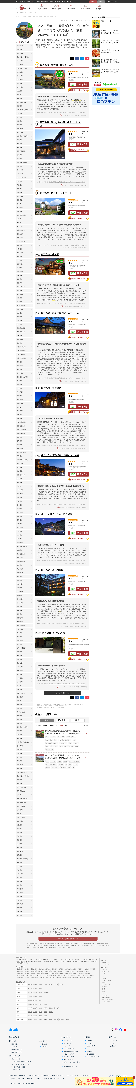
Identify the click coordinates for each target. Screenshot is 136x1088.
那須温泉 (19, 256)
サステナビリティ (92, 1046)
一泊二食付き (63, 743)
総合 (65, 725)
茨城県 (40, 988)
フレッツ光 (67, 1046)
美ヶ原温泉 (20, 392)
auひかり (14, 1047)
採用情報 (89, 1051)
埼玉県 (30, 992)
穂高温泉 (19, 444)
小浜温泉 (19, 844)
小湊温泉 (19, 320)
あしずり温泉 (21, 817)
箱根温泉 (19, 335)
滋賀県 (30, 1008)
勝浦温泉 (19, 738)
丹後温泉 (19, 689)
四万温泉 (19, 279)
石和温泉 (19, 362)
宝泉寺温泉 (20, 904)
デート (75, 764)
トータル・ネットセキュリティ (20, 1064)
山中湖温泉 (20, 373)
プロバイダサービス (69, 1049)
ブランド (89, 1043)
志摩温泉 (19, 651)
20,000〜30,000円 (73, 746)
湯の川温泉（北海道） (23, 57)
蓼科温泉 (19, 414)
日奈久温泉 (20, 874)
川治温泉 (19, 249)
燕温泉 (19, 486)
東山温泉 (19, 204)
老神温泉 (19, 283)
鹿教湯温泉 (20, 399)
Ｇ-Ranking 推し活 (107, 997)
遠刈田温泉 (20, 128)
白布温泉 (19, 181)
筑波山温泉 (20, 309)
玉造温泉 (19, 768)
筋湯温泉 (19, 896)
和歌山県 (56, 1008)
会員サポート (114, 1046)
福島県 (61, 984)
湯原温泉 (19, 779)
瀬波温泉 (19, 482)
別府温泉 (19, 885)
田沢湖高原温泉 (21, 151)
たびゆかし (105, 995)
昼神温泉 (19, 437)
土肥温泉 (19, 595)
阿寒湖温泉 (20, 61)
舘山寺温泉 (20, 584)
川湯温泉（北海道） (23, 68)
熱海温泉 (19, 535)
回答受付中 (62, 720)
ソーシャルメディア (93, 1057)
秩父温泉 (19, 313)
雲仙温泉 (19, 840)
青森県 (35, 984)
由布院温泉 (20, 889)
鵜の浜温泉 (20, 471)
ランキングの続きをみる (62, 693)
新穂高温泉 (20, 618)
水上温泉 (19, 301)
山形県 (56, 984)
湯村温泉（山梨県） (23, 377)
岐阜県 (35, 1004)
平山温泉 (19, 877)
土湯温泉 (19, 222)
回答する (93, 1)
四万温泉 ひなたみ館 (53, 633)
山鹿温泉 (19, 881)
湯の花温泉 (20, 697)
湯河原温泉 (20, 339)
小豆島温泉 (20, 810)
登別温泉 (19, 49)
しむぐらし (45, 1047)
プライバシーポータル (73, 1076)
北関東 (68, 736)
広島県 (45, 1012)
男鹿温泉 (19, 147)
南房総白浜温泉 (21, 328)
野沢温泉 (19, 381)
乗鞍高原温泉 (21, 426)
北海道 (30, 984)
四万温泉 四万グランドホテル (56, 193)
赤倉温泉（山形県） (23, 162)
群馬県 (74, 736)
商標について (48, 1079)
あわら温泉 (20, 527)
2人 (63, 736)
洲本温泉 (19, 723)
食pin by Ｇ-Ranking (107, 999)
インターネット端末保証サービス (21, 1062)
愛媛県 (40, 1016)
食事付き (48, 746)
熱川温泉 (19, 606)
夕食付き (76, 743)
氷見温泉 (19, 497)
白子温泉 (19, 324)
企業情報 (87, 1037)
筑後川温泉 (20, 821)
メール (112, 1043)
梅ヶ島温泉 (20, 576)
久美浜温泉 (20, 678)
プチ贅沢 (55, 746)
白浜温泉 (19, 734)
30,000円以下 (63, 746)
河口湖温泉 (20, 365)
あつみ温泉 (20, 170)
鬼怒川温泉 (20, 237)
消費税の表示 (23, 1076)
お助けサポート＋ (16, 1059)
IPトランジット (68, 1059)
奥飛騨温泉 (20, 621)
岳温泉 (19, 219)
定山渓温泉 (20, 45)
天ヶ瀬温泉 (20, 892)
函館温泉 (19, 83)
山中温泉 (19, 505)
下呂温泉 (19, 610)
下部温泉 (19, 369)
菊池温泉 (19, 855)
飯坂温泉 (19, 211)
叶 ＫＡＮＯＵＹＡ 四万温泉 (56, 514)
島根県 (35, 1012)
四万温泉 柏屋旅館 (51, 388)
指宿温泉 (19, 911)
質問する (101, 1)
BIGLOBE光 (14, 1044)
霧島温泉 (19, 915)
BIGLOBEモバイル (16, 1049)
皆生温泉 (19, 757)
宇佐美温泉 (20, 572)
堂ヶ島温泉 (20, 599)
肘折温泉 (19, 192)
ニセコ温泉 (20, 79)
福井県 (40, 1000)
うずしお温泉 (21, 712)
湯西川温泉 (20, 264)
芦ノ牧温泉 (20, 207)
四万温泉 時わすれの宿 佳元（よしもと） (60, 124)
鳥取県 (30, 1012)
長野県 (35, 996)
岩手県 (40, 984)
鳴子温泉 (19, 117)
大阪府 (40, 1008)
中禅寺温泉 (20, 253)
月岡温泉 (19, 456)
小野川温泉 (20, 173)
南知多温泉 (20, 640)
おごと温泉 (20, 667)
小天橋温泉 (20, 682)
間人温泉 (19, 685)
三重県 (45, 1004)
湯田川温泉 (20, 196)
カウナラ (104, 991)
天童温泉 (19, 185)
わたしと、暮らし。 (107, 980)
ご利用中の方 (112, 1037)
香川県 (35, 1016)
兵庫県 (45, 1008)
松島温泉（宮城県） (23, 136)
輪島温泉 (19, 524)
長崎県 (40, 1019)
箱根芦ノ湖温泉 (21, 347)
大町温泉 (19, 396)
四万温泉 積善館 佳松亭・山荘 (56, 64)
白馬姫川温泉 (21, 433)
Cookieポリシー (87, 1076)
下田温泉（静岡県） (23, 546)
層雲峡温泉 (20, 72)
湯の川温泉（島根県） (23, 776)
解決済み (77, 720)
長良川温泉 (20, 629)
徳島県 (30, 1016)
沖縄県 (67, 1019)
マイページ (111, 1)
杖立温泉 (19, 866)
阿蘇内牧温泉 (21, 851)
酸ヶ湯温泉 (20, 87)
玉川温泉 (19, 143)
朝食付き (55, 743)
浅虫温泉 (19, 91)
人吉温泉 (19, 870)
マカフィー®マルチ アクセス (72, 1063)
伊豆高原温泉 (21, 554)
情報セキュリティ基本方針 (34, 1079)
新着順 (45, 725)
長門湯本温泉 (21, 791)
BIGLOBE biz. (68, 1040)
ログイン (117, 1)
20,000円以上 (49, 749)
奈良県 (51, 1008)
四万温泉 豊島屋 (50, 254)
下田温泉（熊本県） (23, 859)
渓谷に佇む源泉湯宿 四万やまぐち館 (60, 455)
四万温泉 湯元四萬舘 (52, 570)
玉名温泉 (19, 862)
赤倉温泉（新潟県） (23, 459)
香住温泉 (19, 715)
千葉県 (35, 992)
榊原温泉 (19, 655)
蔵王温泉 (19, 155)
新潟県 (40, 996)
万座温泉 (19, 275)
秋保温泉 (19, 121)
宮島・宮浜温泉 (21, 787)
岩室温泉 (19, 467)
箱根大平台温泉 (21, 350)
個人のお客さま (14, 1037)
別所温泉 (19, 441)
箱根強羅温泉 (21, 354)
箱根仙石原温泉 (21, 358)
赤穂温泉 (19, 708)
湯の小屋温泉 (21, 305)
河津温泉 (19, 580)
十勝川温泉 (20, 53)
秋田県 (51, 984)
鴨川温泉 (19, 316)
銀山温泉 (19, 158)
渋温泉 (19, 407)
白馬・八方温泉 (21, 429)
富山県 (30, 1000)
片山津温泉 (20, 512)
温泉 (70, 764)
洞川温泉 (19, 731)
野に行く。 (105, 989)
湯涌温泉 (19, 520)
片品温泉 (19, 290)
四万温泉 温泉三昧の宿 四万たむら (60, 313)
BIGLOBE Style (91, 1054)
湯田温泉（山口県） (23, 798)
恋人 (47, 736)
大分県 (51, 1019)
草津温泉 (19, 268)
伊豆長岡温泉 (21, 561)
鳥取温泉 (19, 761)
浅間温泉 (19, 388)
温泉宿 (48, 767)
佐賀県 (35, 1019)
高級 (70, 743)
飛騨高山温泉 (21, 625)
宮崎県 (56, 1019)
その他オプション (16, 1070)
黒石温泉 (19, 98)
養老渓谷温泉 (21, 332)
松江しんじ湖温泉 (22, 772)
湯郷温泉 (19, 783)
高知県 (45, 1016)
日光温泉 (19, 260)
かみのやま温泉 (21, 177)
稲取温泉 (19, 565)
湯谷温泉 (19, 644)
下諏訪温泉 (20, 411)
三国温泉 (19, 531)
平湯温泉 (19, 614)
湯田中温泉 (20, 448)
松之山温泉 (20, 490)
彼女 (59, 736)
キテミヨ (104, 982)
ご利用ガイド (105, 964)
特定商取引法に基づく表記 (16, 1079)
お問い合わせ (13, 1076)
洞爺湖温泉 (20, 76)
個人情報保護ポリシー (58, 1076)
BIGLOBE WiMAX (16, 1052)
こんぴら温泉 (21, 806)
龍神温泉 (19, 749)
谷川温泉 (19, 298)
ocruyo (103, 976)
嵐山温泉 (19, 674)
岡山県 (40, 1012)
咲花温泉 (19, 478)
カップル (53, 736)
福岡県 (30, 1019)
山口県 (51, 1012)
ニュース (89, 1049)
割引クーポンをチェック (80, 90)
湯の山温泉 (20, 663)
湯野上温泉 (20, 234)
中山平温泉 (20, 132)
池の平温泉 (20, 463)
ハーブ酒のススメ (106, 1002)
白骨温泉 (19, 384)
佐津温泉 (19, 719)
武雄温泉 (19, 832)
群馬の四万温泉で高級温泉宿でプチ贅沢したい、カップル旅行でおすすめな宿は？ (71, 112)
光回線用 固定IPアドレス (71, 1051)
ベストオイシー (106, 984)
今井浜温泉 (20, 569)
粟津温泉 (19, 508)
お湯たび (104, 978)
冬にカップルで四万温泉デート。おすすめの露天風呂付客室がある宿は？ (69, 245)
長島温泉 (19, 659)
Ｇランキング (105, 971)
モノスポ (104, 986)
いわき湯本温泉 (21, 215)
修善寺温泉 (20, 542)
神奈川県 (46, 992)
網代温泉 (19, 550)
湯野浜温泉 (20, 200)
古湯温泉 (19, 836)
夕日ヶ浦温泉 (21, 693)
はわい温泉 (20, 764)
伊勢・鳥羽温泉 (21, 648)
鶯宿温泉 (19, 106)
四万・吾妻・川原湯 (51, 740)
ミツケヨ (104, 993)
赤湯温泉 (19, 166)
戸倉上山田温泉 (21, 422)
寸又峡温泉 (20, 591)
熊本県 (45, 1019)
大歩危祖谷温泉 (21, 802)
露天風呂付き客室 (65, 767)
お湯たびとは (105, 962)
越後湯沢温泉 (21, 475)
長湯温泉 (19, 900)
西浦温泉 (19, 636)
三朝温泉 (19, 753)
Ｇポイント (105, 969)
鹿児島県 (61, 1019)
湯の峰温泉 (20, 746)
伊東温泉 (19, 539)
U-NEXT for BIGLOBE (18, 1067)
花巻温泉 (19, 113)
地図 (71, 79)
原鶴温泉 (19, 825)
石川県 (35, 1000)
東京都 (40, 992)
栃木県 (30, 988)
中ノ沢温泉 (20, 226)
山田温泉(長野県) (22, 452)
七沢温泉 (19, 343)
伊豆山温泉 (20, 557)
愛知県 (40, 1004)
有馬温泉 (19, 704)
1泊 (73, 767)
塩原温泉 (19, 245)
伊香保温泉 (20, 271)
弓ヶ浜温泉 (20, 603)
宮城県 (45, 984)
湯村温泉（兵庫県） (23, 727)
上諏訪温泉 (20, 403)
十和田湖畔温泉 (21, 102)
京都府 (35, 1008)
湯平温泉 (19, 907)
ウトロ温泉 (20, 64)
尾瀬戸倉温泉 (21, 286)
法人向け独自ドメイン (70, 1067)
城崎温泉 (19, 700)
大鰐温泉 (19, 94)
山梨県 (30, 996)
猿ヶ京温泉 (20, 294)
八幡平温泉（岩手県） (23, 109)
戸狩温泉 (19, 418)
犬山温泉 (19, 633)
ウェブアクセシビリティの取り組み (39, 1076)
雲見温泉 (19, 587)
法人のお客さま (66, 1037)
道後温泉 (19, 813)
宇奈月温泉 (20, 493)
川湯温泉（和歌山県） (23, 742)
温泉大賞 (44, 1044)
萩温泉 (19, 795)
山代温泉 (19, 516)
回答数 (51, 725)
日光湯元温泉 (21, 241)
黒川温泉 (19, 847)
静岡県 (30, 1004)
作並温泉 (19, 125)
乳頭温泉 (19, 140)
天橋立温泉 (20, 670)
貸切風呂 (48, 743)
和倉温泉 (19, 501)
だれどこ (104, 974)
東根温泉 (19, 189)
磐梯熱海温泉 (21, 230)
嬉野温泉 (19, 828)
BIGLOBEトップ (59, 1079)
